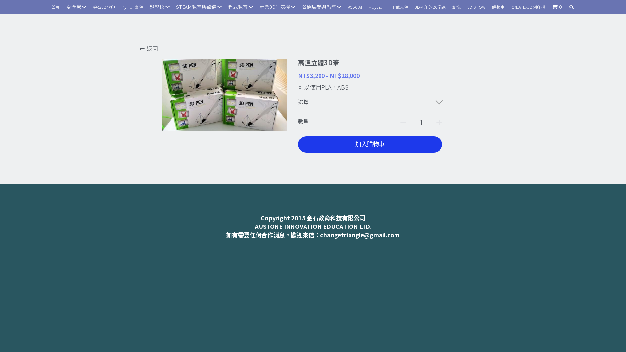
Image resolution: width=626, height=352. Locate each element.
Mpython (376, 7)
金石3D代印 (104, 7)
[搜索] (571, 7)
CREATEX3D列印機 (528, 7)
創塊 (456, 7)
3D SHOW (476, 7)
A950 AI (355, 7)
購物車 (498, 7)
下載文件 (399, 7)
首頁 (56, 7)
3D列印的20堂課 (430, 7)
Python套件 (132, 7)
